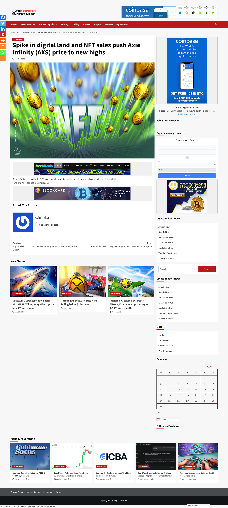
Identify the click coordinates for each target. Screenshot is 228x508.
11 (169, 389)
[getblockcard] (82, 193)
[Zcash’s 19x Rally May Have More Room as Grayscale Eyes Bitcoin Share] (72, 456)
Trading (75, 24)
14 (196, 389)
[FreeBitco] (82, 168)
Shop (96, 24)
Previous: (45, 246)
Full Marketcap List (187, 114)
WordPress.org (165, 351)
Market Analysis (165, 248)
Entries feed (163, 340)
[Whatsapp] (3, 52)
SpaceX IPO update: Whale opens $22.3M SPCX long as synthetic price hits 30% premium (33, 304)
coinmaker (42, 217)
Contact (109, 24)
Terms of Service (33, 492)
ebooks (86, 24)
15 (204, 389)
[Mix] (3, 46)
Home (13, 24)
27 (187, 400)
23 (213, 395)
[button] (216, 24)
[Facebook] (3, 17)
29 (204, 400)
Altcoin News (18, 39)
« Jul (158, 412)
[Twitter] (3, 23)
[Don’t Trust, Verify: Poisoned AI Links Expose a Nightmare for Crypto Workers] (156, 456)
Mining (64, 24)
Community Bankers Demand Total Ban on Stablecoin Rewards (113, 474)
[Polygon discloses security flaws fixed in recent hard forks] (198, 456)
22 (204, 395)
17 (161, 395)
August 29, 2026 (20, 479)
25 (169, 400)
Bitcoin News (164, 232)
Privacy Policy (16, 492)
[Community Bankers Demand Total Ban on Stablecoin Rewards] (114, 456)
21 (196, 395)
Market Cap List (47, 24)
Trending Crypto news (168, 253)
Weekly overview (166, 258)
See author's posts (48, 224)
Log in (161, 335)
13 (187, 389)
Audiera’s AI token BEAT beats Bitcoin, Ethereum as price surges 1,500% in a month (129, 304)
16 (213, 389)
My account (122, 24)
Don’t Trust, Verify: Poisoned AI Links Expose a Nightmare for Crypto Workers (155, 474)
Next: (121, 245)
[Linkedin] (3, 29)
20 (187, 395)
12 (178, 389)
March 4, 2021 (20, 59)
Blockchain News (166, 237)
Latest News (26, 24)
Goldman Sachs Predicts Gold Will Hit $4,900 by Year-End (28, 474)
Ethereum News (165, 242)
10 (161, 389)
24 (161, 400)
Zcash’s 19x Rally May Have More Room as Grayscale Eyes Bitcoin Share (71, 474)
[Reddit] (3, 40)
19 (178, 395)
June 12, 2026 (19, 312)
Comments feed (165, 345)
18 (169, 395)
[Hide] (1, 63)
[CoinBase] (170, 12)
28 (196, 400)
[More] (3, 58)
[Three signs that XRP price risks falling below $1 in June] (82, 281)
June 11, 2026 (67, 308)
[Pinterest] (3, 34)
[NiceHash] (187, 196)
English (164, 419)
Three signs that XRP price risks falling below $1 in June (79, 302)
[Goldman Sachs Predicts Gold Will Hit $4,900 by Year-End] (30, 456)
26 (178, 400)
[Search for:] (178, 269)
